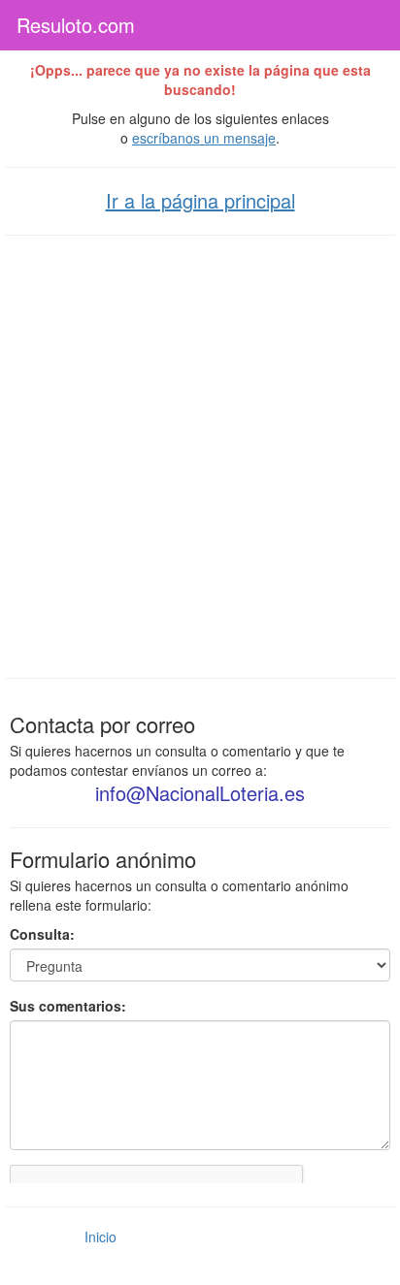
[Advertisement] (200, 455)
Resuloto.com (76, 25)
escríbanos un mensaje (204, 137)
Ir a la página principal (200, 200)
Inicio (100, 1236)
